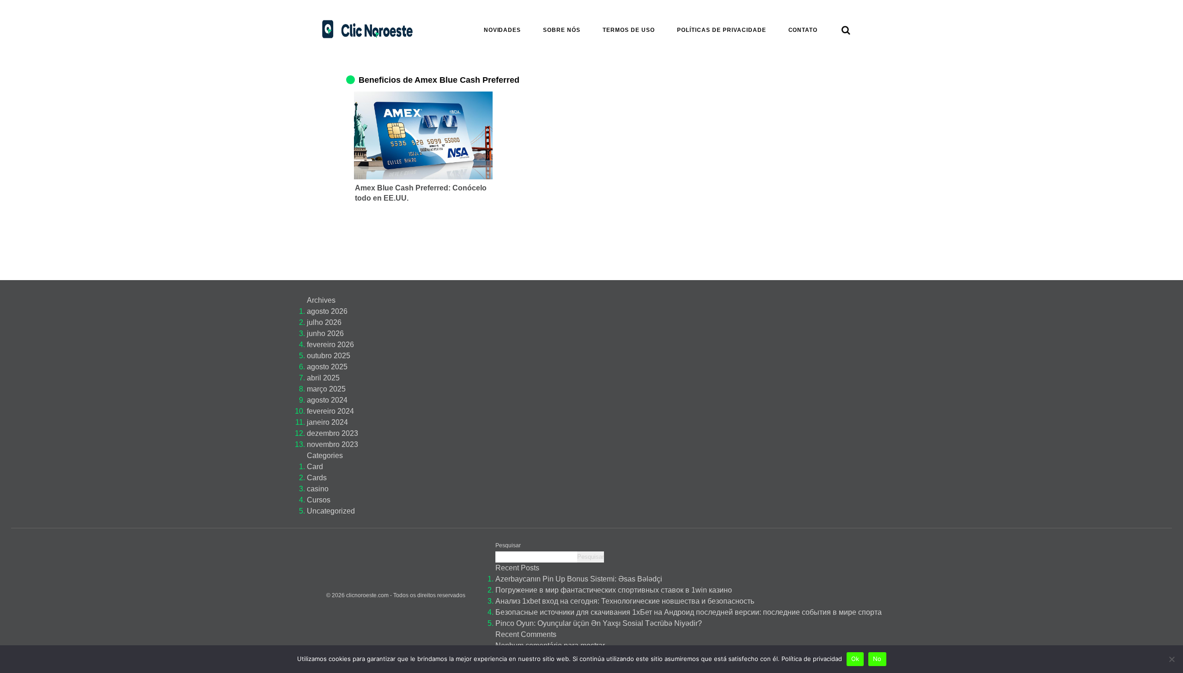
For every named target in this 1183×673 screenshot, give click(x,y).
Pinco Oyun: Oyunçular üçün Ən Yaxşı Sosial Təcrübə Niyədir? (598, 623)
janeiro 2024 (327, 422)
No (877, 658)
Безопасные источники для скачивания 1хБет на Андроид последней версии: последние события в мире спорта (688, 612)
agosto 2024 (327, 400)
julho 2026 (324, 322)
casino (318, 489)
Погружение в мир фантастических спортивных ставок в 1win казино (613, 590)
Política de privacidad (811, 658)
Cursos (318, 500)
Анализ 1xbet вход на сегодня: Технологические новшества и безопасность (624, 601)
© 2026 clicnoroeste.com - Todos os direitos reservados (395, 595)
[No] (1171, 659)
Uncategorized (331, 511)
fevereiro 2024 (330, 411)
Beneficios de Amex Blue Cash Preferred (439, 80)
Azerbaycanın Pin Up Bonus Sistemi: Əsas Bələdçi (578, 579)
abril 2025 (323, 378)
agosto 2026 (327, 311)
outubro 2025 (328, 356)
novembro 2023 (332, 444)
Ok (855, 658)
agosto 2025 (327, 367)
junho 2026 (325, 333)
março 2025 (326, 389)
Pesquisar (508, 545)
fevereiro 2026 (330, 345)
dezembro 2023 (332, 433)
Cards (317, 478)
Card (315, 467)
